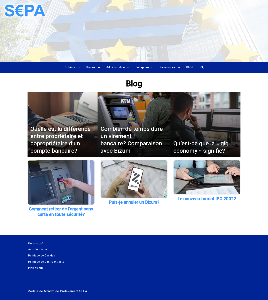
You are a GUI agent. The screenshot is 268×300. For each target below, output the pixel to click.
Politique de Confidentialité (46, 261)
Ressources (167, 67)
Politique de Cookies (41, 255)
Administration (115, 67)
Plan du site (36, 267)
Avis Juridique (37, 249)
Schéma (70, 67)
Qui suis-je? (36, 243)
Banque (90, 67)
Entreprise (142, 67)
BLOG (189, 67)
